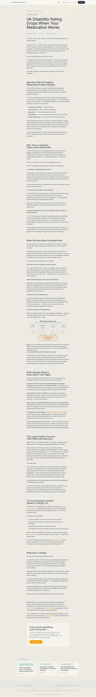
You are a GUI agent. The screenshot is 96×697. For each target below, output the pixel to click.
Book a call (81, 2)
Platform (59, 2)
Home (28, 11)
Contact (30, 685)
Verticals (65, 2)
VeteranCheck (56, 540)
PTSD (28, 216)
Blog (70, 2)
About (74, 2)
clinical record (32, 534)
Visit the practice (36, 641)
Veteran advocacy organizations (55, 412)
